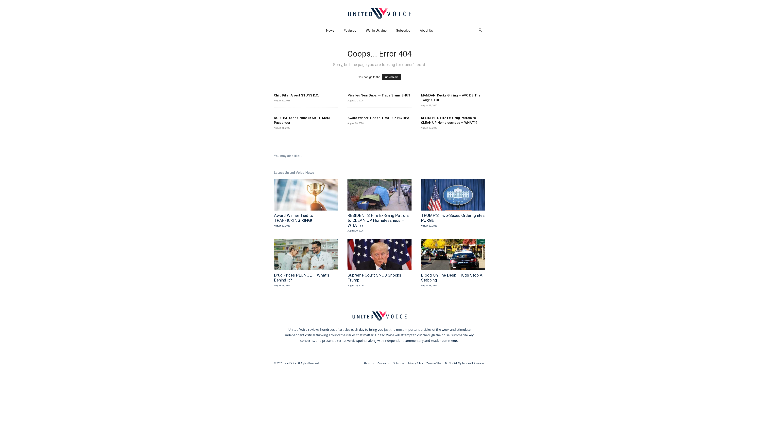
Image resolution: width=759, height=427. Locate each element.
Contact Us (384, 363)
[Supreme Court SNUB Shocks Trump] (379, 254)
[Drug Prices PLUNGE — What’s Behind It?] (306, 254)
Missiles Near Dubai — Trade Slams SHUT (379, 95)
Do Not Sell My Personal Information (465, 363)
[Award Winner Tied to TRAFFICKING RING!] (306, 195)
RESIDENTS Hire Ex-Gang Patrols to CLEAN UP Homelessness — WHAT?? (378, 220)
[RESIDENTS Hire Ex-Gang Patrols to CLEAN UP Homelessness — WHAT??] (379, 195)
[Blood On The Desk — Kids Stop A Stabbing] (453, 254)
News (330, 30)
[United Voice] (379, 13)
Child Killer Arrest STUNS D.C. (296, 95)
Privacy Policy (415, 363)
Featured (350, 30)
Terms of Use (434, 363)
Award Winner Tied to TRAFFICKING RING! (379, 118)
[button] (480, 31)
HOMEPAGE (391, 77)
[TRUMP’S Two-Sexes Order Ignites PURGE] (453, 195)
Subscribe (403, 30)
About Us (426, 30)
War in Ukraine (376, 30)
